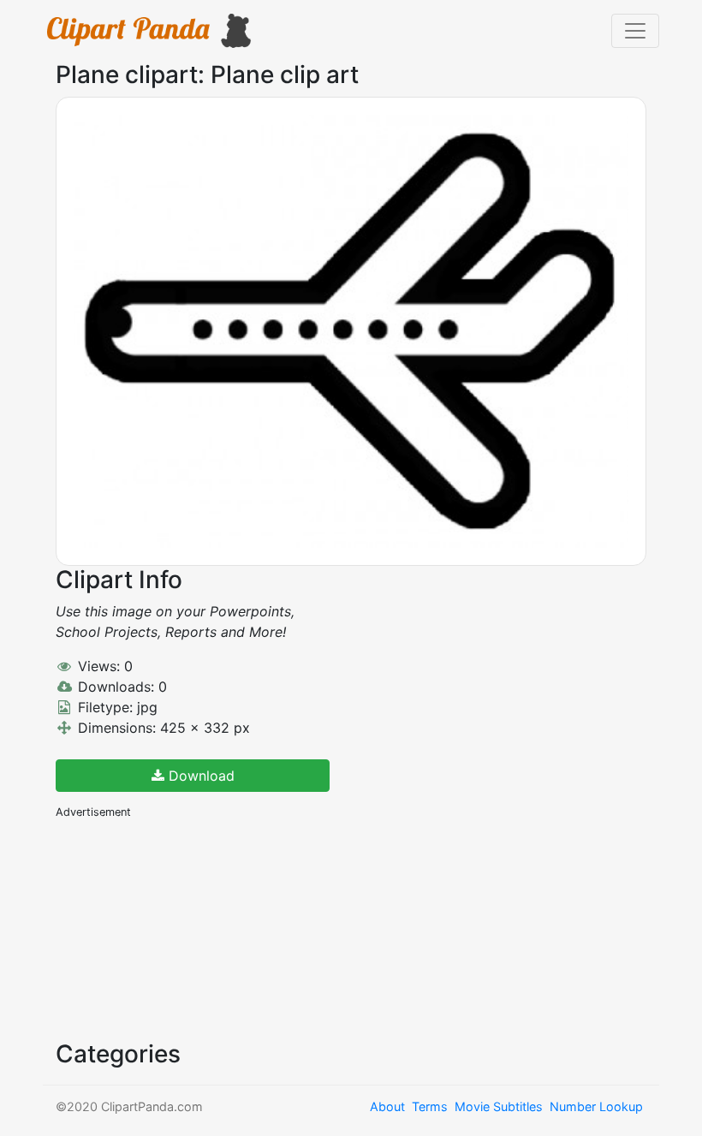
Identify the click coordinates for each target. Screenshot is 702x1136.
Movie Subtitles (499, 1106)
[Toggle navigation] (635, 31)
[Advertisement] (184, 928)
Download (199, 775)
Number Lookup (596, 1106)
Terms (430, 1106)
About (387, 1106)
